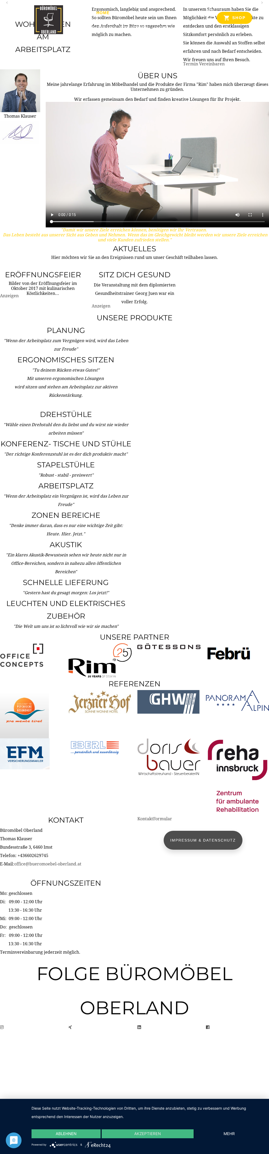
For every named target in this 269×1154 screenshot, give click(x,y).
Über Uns (161, 13)
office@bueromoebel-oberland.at (47, 863)
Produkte (129, 13)
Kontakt (166, 28)
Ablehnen (66, 1133)
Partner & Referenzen (120, 28)
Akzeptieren (147, 1133)
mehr (229, 1133)
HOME (103, 13)
